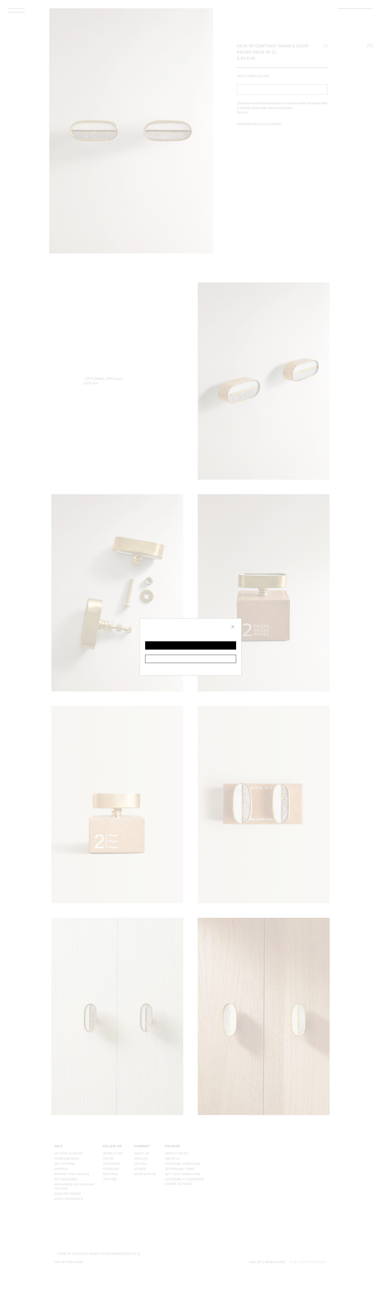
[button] (190, 645)
